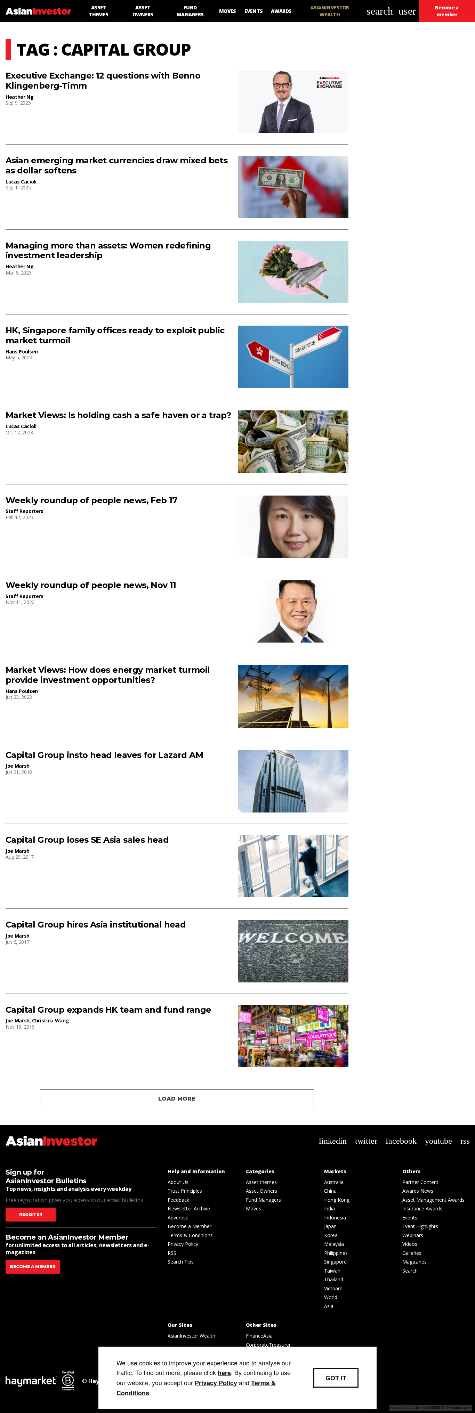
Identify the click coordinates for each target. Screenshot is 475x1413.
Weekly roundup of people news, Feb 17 (91, 500)
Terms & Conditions (190, 1235)
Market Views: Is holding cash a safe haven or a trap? (118, 415)
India (329, 1208)
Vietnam (333, 1288)
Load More (176, 1098)
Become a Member (189, 1226)
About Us (178, 1182)
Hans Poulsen (22, 351)
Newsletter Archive (189, 1208)
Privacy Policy (183, 1244)
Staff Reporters (24, 511)
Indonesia (335, 1217)
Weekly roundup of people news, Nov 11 (91, 585)
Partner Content (420, 1182)
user (407, 11)
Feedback (178, 1199)
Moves (253, 1208)
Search (410, 1270)
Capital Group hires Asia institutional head (96, 925)
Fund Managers (263, 1199)
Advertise (178, 1217)
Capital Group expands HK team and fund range (108, 1010)
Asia (328, 1306)
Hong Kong (336, 1199)
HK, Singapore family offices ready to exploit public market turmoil (115, 335)
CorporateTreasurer (268, 1344)
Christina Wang (50, 1020)
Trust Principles (185, 1190)
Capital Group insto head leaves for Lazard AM (104, 755)
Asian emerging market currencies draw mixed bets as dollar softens (116, 165)
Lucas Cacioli (21, 181)
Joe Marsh (18, 765)
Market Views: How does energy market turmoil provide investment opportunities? (108, 675)
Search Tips (181, 1261)
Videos (409, 1244)
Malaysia (334, 1244)
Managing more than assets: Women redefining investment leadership (108, 251)
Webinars (412, 1235)
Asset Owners (261, 1190)
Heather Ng (20, 96)
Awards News (417, 1190)
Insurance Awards (422, 1208)
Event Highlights (420, 1226)
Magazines (414, 1261)
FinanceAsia (259, 1335)
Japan (330, 1226)
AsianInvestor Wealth (191, 1335)
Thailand (333, 1279)
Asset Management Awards (433, 1199)
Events (409, 1217)
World (330, 1297)
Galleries (411, 1253)
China (330, 1190)
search (380, 11)
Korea (331, 1235)
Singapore (335, 1261)
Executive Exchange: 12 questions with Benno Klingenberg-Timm (103, 81)
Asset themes (261, 1182)
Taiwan (332, 1270)
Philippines (336, 1253)
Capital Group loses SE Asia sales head (87, 840)
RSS (172, 1253)
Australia (334, 1182)
